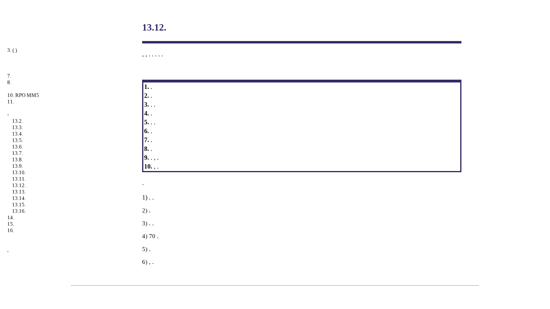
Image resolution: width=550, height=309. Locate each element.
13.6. (17, 147)
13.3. (17, 127)
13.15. (19, 205)
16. (10, 230)
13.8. (17, 160)
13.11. (19, 179)
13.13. (19, 192)
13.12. (19, 185)
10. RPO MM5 (23, 95)
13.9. (17, 166)
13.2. (17, 121)
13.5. (17, 140)
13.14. (19, 198)
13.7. (17, 153)
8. (9, 82)
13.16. (19, 211)
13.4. (17, 134)
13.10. (19, 172)
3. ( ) (12, 50)
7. (9, 76)
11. (10, 102)
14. (10, 217)
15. (10, 224)
